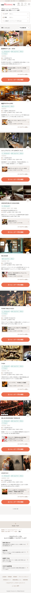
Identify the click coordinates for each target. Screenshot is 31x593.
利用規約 (10, 576)
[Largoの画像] (15, 353)
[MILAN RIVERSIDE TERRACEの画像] (15, 408)
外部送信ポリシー (7, 579)
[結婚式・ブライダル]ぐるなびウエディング (10, 529)
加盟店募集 (25, 579)
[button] (15, 544)
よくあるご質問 (15, 585)
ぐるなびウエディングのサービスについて (15, 582)
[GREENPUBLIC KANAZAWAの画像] (15, 193)
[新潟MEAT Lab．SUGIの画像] (15, 38)
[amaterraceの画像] (15, 463)
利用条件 (15, 576)
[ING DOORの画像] (15, 245)
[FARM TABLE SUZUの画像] (15, 298)
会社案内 (4, 576)
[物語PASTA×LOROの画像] (15, 93)
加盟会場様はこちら (16, 579)
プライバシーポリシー (24, 576)
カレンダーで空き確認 (16, 79)
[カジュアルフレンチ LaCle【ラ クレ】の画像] (15, 140)
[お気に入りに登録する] (28, 46)
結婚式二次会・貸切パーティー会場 (9, 531)
